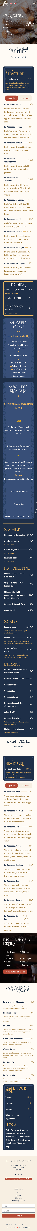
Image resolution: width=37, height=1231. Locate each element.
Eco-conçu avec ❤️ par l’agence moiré (18, 1227)
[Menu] (34, 3)
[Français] (15, 3)
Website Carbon (25, 1179)
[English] (11, 3)
